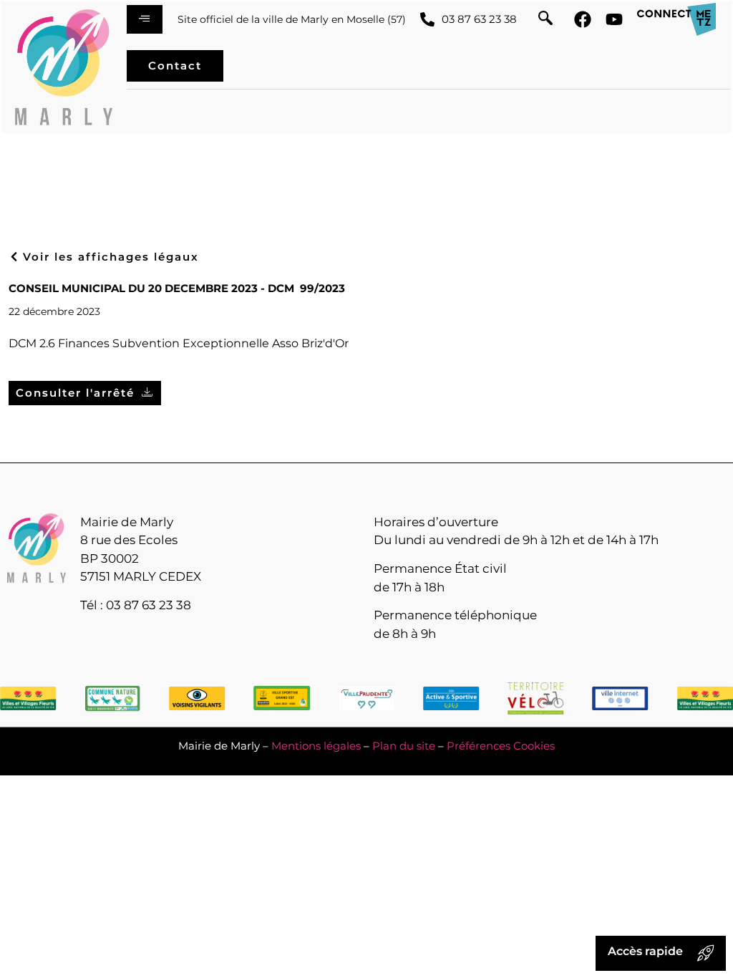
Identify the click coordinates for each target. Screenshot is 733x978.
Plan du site (403, 745)
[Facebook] (582, 19)
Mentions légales (316, 745)
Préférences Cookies (501, 745)
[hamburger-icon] (144, 19)
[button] (545, 19)
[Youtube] (614, 19)
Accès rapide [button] (645, 951)
